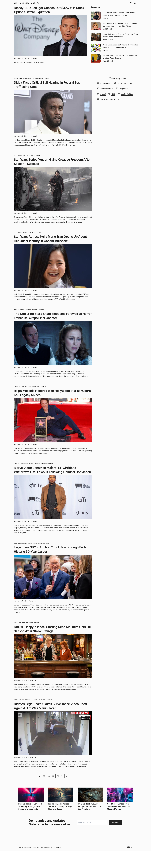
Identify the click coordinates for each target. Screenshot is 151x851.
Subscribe (115, 822)
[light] (135, 3)
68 (49, 776)
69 (53, 776)
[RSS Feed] (132, 847)
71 (62, 776)
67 (44, 776)
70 (58, 776)
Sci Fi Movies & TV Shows (26, 3)
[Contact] (128, 847)
